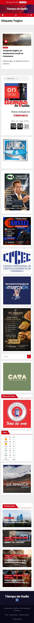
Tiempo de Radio (17, 8)
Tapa (12, 539)
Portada (5, 47)
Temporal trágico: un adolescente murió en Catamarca (13, 53)
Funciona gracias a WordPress (12, 608)
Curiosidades (8, 537)
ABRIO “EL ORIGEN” (14, 542)
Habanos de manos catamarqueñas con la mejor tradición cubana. (16, 582)
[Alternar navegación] (16, 15)
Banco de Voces (14, 615)
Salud (6, 557)
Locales (25, 537)
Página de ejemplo (24, 615)
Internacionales (9, 517)
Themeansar (17, 610)
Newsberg (26, 608)
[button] (28, 15)
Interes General (17, 537)
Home (6, 615)
